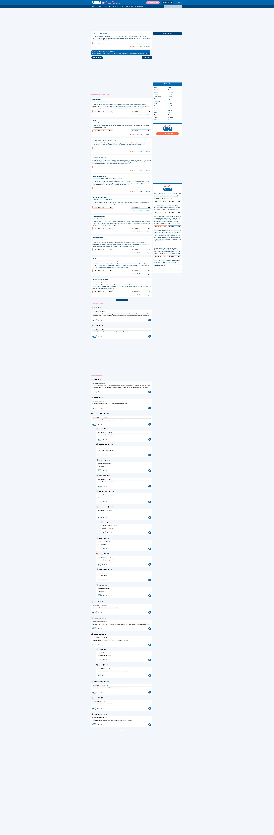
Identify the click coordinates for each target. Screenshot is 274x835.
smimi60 (96, 325)
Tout (93, 6)
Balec (94, 259)
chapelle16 (101, 460)
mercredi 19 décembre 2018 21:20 (105, 510)
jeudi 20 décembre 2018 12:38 (104, 557)
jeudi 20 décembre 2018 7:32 (104, 541)
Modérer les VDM (167, 2)
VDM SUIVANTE (146, 57)
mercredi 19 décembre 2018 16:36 (105, 448)
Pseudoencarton (103, 507)
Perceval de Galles (98, 413)
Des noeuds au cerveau (99, 197)
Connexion (179, 2)
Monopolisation (97, 237)
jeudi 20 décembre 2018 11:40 (98, 701)
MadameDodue (103, 444)
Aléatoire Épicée (113, 6)
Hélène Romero (103, 569)
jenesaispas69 (97, 618)
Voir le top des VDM (167, 133)
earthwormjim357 (103, 491)
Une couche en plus (98, 216)
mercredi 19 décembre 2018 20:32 (105, 479)
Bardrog (101, 554)
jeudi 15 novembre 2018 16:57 (98, 311)
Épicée (105, 6)
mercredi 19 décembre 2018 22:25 (105, 653)
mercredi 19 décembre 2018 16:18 (99, 621)
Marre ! (94, 120)
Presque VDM (139, 6)
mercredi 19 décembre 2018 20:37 (105, 495)
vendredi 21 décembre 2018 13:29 (105, 573)
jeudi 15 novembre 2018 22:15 (98, 329)
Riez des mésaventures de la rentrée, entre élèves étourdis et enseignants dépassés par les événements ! (120, 52)
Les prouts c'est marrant (100, 280)
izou (100, 585)
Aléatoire (99, 6)
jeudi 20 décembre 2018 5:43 (104, 668)
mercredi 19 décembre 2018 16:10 (99, 417)
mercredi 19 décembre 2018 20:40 (100, 685)
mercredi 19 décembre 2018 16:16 (99, 605)
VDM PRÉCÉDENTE (97, 57)
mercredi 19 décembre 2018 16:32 (99, 637)
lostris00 (101, 538)
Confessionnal (129, 6)
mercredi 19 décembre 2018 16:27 (105, 432)
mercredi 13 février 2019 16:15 (104, 588)
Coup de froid (96, 99)
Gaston (96, 602)
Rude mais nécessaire (99, 176)
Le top (121, 6)
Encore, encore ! (122, 300)
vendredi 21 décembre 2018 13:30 (99, 717)
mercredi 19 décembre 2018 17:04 (105, 463)
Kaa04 (100, 665)
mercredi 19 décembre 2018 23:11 (109, 525)
